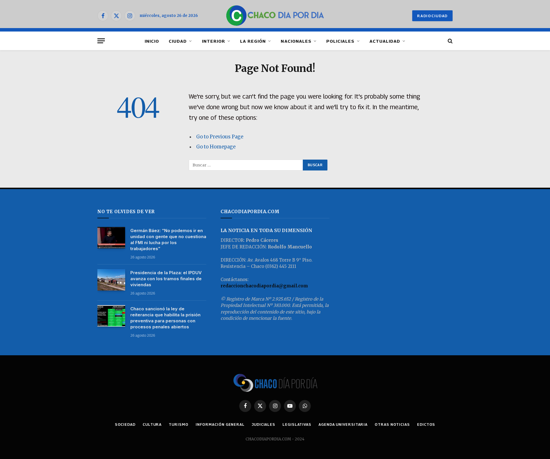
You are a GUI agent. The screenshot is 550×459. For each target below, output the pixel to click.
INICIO (152, 41)
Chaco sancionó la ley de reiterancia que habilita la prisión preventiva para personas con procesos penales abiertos (165, 317)
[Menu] (101, 40)
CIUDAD (178, 41)
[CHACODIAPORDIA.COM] (275, 16)
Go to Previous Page (219, 137)
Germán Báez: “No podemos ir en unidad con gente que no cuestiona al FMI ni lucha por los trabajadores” (168, 239)
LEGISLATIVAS (296, 424)
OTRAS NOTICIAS (392, 424)
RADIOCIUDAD (432, 15)
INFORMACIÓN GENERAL (220, 424)
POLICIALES (340, 41)
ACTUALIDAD (385, 41)
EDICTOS (426, 424)
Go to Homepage (215, 147)
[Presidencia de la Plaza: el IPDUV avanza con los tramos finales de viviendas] (111, 280)
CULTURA (152, 424)
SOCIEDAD (125, 424)
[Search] (450, 40)
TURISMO (178, 424)
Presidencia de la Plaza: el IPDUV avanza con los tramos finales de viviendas (166, 278)
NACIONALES (296, 41)
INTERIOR (213, 41)
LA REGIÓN (253, 41)
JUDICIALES (263, 424)
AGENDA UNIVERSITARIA (343, 424)
